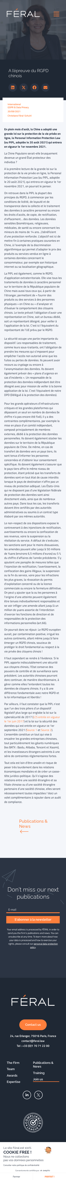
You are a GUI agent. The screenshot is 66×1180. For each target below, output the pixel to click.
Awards (12, 1075)
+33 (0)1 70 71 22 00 (35, 1046)
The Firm (13, 1063)
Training (39, 1073)
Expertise (13, 1082)
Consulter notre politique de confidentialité (21, 1165)
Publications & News (43, 1064)
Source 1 (31, 730)
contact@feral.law (33, 1041)
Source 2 (46, 730)
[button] (12, 87)
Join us (38, 1079)
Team (11, 1069)
